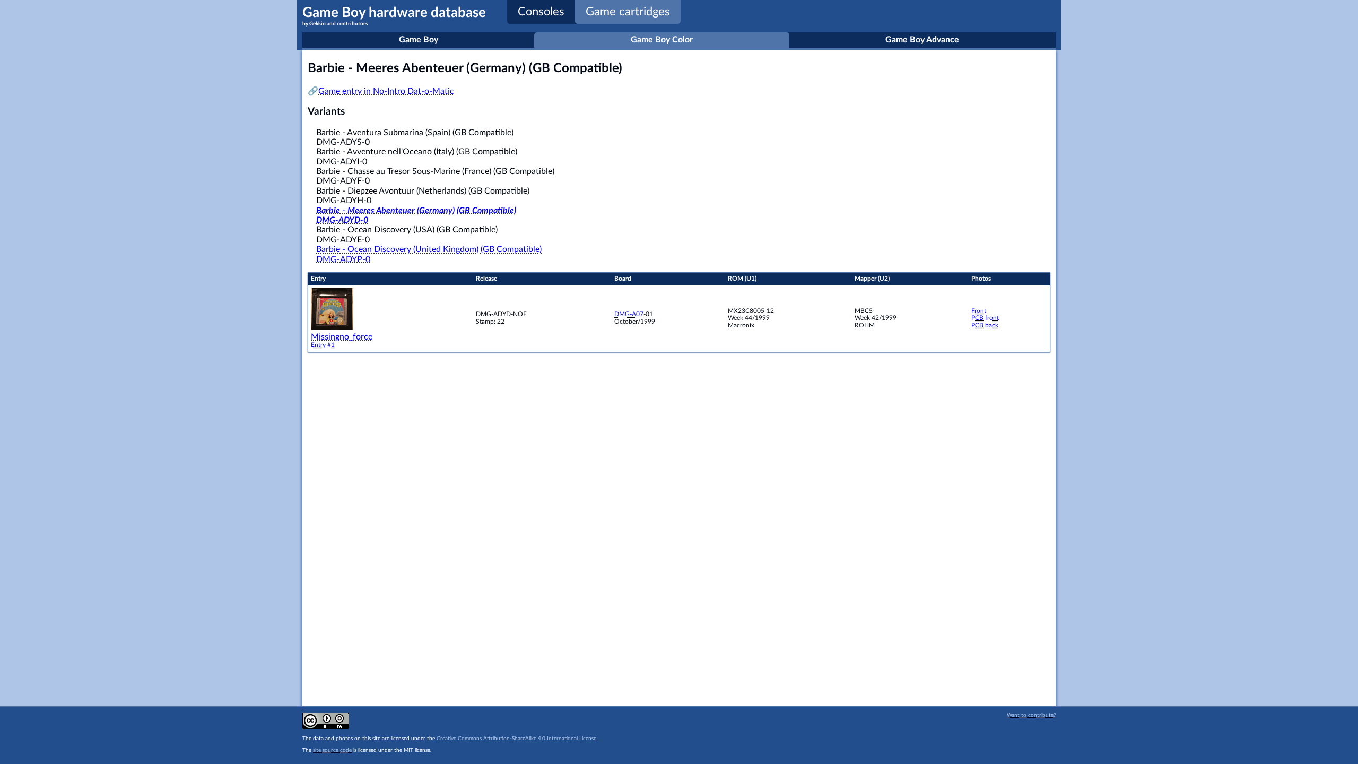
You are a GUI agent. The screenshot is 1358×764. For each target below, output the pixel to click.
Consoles (541, 12)
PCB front (985, 318)
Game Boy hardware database (394, 16)
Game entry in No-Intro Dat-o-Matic (386, 91)
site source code (332, 750)
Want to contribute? (1031, 715)
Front (978, 311)
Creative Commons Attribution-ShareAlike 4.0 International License (516, 738)
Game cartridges (628, 12)
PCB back (984, 325)
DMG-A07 (628, 314)
